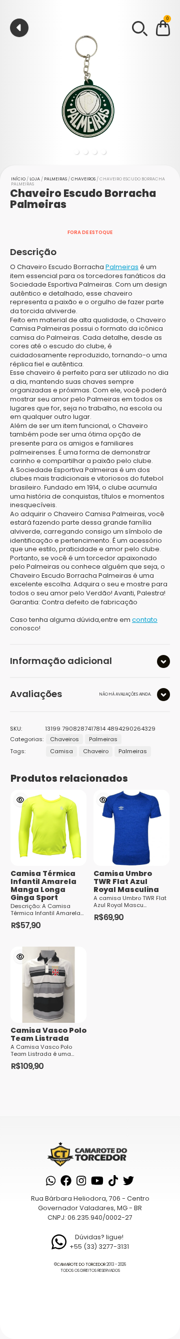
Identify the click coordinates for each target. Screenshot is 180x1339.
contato (145, 619)
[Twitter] (128, 1180)
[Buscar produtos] (139, 28)
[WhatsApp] (51, 1180)
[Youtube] (97, 1180)
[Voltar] (19, 28)
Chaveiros (83, 179)
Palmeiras (55, 179)
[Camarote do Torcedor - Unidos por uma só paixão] (89, 1154)
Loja (35, 179)
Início (18, 179)
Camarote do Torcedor (81, 1264)
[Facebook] (66, 1180)
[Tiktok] (113, 1180)
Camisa (61, 751)
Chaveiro (95, 751)
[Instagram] (81, 1180)
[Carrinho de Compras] (163, 30)
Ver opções (20, 799)
